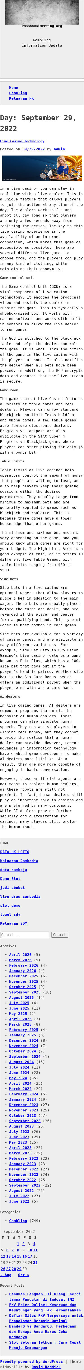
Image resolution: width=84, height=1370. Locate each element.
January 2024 (22, 1099)
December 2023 (23, 1105)
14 (14, 1256)
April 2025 (20, 1019)
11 (35, 1250)
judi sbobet (12, 888)
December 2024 (23, 1040)
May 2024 (18, 1078)
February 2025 (23, 1030)
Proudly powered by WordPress (32, 1361)
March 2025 (20, 1024)
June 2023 (19, 1137)
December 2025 (23, 976)
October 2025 (22, 987)
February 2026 (23, 965)
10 (30, 1250)
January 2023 (22, 1164)
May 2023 (18, 1142)
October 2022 (22, 1180)
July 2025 (19, 1003)
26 (3, 1269)
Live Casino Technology (22, 141)
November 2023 (23, 1110)
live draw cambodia (20, 896)
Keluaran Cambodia (19, 861)
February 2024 (23, 1094)
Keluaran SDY (13, 923)
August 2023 (21, 1126)
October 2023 (22, 1115)
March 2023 (20, 1153)
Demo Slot (10, 879)
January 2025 (22, 1035)
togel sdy (10, 914)
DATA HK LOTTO (14, 852)
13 (8, 1256)
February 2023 (23, 1158)
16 (24, 1256)
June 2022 (19, 1201)
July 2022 (19, 1196)
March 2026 (20, 960)
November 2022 (23, 1174)
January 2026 (22, 971)
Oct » (23, 1275)
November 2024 (23, 1046)
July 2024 (19, 1067)
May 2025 (18, 1014)
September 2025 (25, 992)
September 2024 (25, 1056)
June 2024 (19, 1073)
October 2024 (22, 1051)
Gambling (18, 93)
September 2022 (25, 1185)
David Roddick (46, 1367)
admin (59, 149)
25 (35, 1263)
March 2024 (20, 1089)
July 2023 (19, 1132)
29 (19, 1269)
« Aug (5, 1275)
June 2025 (19, 1008)
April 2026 (20, 955)
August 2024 (21, 1062)
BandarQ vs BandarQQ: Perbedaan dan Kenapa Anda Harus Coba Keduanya (42, 1331)
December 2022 (23, 1169)
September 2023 (25, 1121)
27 (8, 1269)
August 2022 (21, 1191)
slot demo (10, 905)
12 (3, 1256)
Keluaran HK (21, 98)
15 (19, 1256)
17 (30, 1256)
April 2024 (20, 1083)
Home (13, 88)
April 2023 (20, 1148)
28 (14, 1269)
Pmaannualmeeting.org (42, 26)
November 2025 (23, 981)
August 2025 (21, 997)
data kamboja (13, 870)
